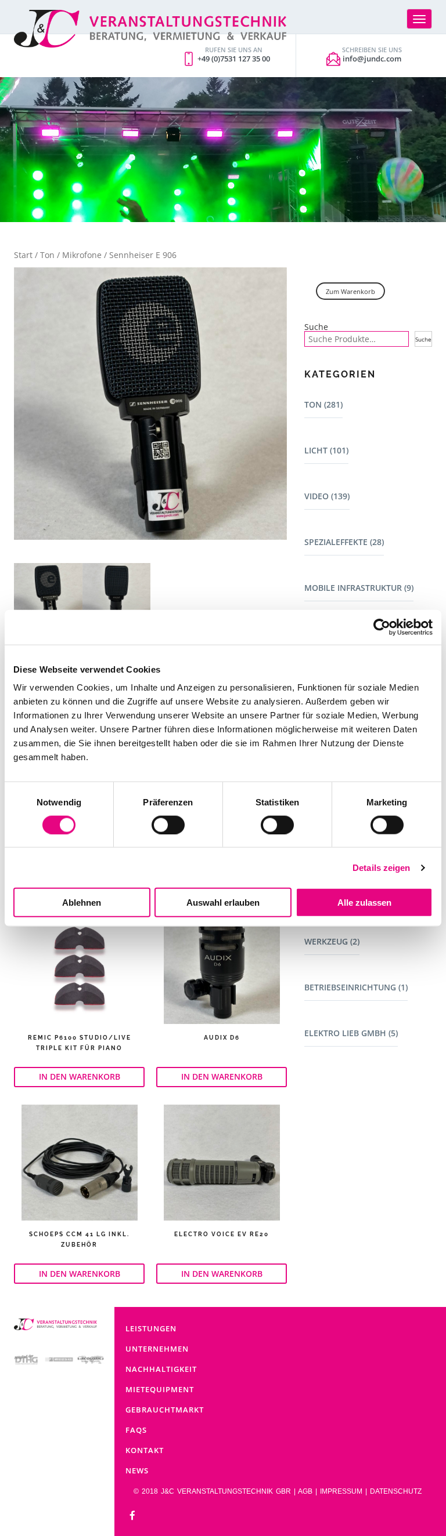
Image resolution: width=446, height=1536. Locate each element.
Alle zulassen (364, 902)
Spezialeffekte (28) (344, 541)
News (137, 1470)
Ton (47, 254)
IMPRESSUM (341, 1491)
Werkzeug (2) (331, 941)
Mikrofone (82, 254)
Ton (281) (323, 404)
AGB (305, 1491)
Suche (316, 327)
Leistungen (151, 1328)
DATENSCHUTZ (396, 1491)
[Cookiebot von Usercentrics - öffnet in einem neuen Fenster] (382, 627)
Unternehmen (157, 1348)
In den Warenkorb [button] (79, 1076)
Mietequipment (159, 1389)
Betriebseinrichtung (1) (356, 987)
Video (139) (327, 496)
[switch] (168, 824)
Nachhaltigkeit (161, 1369)
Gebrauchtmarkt (164, 1409)
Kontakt (144, 1450)
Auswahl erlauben (223, 902)
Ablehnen (81, 902)
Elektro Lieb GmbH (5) (351, 1032)
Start (23, 254)
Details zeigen (381, 867)
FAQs (136, 1430)
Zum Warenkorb (350, 291)
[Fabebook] (132, 1516)
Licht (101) (326, 450)
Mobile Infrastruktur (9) (358, 587)
